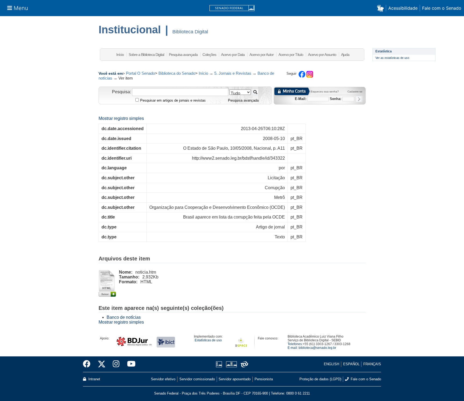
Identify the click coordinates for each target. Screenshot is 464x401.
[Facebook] (88, 364)
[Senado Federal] (232, 8)
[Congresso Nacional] (231, 364)
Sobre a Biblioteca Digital (146, 54)
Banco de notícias (124, 317)
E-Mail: (300, 99)
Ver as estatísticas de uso (392, 57)
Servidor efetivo (163, 379)
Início (120, 54)
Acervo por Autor (261, 54)
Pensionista (264, 379)
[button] (381, 8)
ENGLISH (331, 364)
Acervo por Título (290, 54)
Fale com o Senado (441, 8)
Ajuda (345, 54)
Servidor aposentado (235, 379)
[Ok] (359, 99)
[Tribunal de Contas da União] (243, 364)
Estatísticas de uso (208, 340)
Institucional (130, 29)
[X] (101, 364)
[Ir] (255, 92)
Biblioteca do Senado (176, 73)
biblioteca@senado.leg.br (317, 348)
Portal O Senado (140, 73)
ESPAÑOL (351, 364)
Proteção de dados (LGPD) (320, 379)
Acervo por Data (233, 54)
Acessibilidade (403, 8)
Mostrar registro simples (121, 118)
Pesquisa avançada (183, 54)
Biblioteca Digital (190, 31)
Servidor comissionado (197, 379)
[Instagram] (116, 364)
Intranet (93, 379)
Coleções (209, 54)
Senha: (335, 99)
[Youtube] (129, 364)
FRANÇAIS (372, 364)
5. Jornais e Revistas (232, 73)
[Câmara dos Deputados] (220, 364)
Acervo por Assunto (322, 54)
